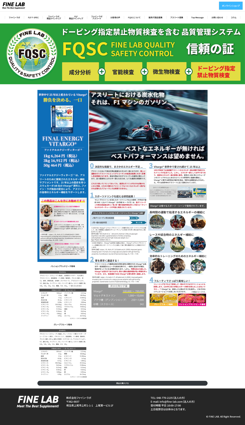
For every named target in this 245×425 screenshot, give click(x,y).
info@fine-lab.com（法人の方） (177, 401)
